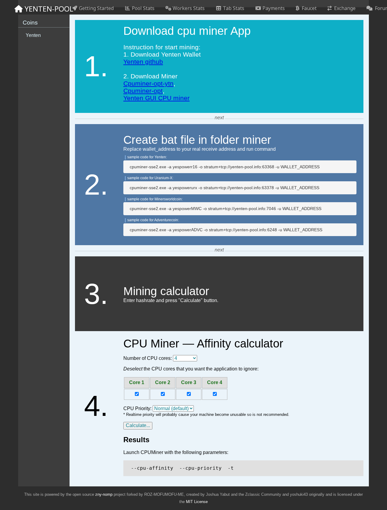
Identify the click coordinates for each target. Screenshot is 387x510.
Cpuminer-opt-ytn (148, 83)
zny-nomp (103, 494)
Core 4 (214, 382)
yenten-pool (43, 9)
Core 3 (188, 382)
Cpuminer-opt (143, 90)
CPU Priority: (137, 408)
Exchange (344, 8)
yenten (33, 35)
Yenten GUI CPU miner (156, 97)
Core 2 (162, 382)
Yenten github (143, 61)
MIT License (197, 501)
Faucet (308, 8)
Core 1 (136, 382)
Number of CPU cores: (147, 358)
